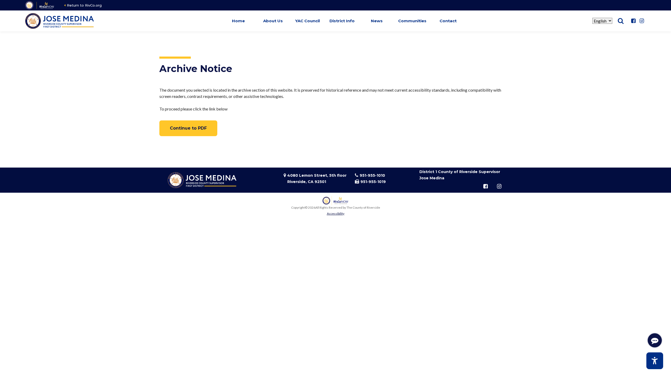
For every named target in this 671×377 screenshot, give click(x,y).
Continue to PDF (188, 128)
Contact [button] (448, 20)
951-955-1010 (372, 175)
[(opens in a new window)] (40, 5)
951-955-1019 (373, 181)
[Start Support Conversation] (655, 340)
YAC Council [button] (307, 20)
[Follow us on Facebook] (633, 21)
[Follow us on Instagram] (641, 21)
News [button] (377, 20)
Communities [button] (412, 20)
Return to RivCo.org (84, 5)
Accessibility (335, 213)
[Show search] (620, 21)
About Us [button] (273, 20)
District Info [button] (342, 20)
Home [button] (238, 20)
